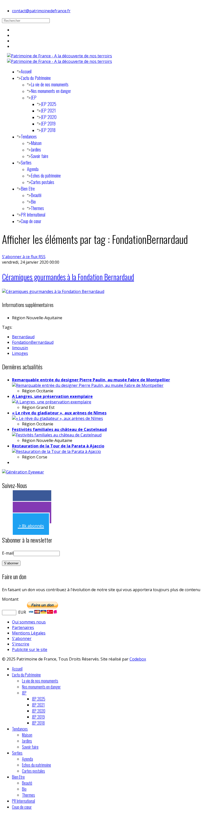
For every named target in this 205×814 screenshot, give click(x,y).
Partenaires (23, 627)
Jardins (36, 149)
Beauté (36, 195)
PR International (33, 214)
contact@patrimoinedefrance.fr (41, 11)
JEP (33, 97)
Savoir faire (39, 156)
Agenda (32, 169)
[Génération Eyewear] (23, 472)
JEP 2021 (48, 110)
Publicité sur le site (29, 649)
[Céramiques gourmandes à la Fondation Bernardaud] (53, 291)
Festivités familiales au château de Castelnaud (59, 429)
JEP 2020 (48, 117)
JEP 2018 (48, 130)
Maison (36, 143)
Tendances (29, 136)
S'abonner (22, 638)
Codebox (138, 659)
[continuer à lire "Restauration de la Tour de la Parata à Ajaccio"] (56, 451)
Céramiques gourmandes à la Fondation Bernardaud (68, 276)
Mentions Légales (29, 633)
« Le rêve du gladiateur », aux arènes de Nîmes (59, 413)
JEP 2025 (48, 104)
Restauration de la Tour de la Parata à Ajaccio (58, 446)
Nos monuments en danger (51, 91)
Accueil (26, 71)
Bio (33, 201)
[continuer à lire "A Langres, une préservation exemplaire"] (51, 402)
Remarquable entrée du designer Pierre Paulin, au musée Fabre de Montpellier (91, 380)
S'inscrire (20, 644)
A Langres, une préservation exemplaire (52, 396)
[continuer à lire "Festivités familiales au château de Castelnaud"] (57, 435)
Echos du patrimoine (46, 175)
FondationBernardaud (33, 342)
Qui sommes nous (29, 622)
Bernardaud (23, 337)
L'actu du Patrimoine (36, 78)
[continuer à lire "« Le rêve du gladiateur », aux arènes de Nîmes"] (57, 418)
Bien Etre (28, 188)
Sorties (26, 162)
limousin (20, 348)
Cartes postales (42, 182)
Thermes (37, 208)
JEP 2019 (48, 123)
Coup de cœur (31, 221)
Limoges (20, 353)
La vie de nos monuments (49, 84)
